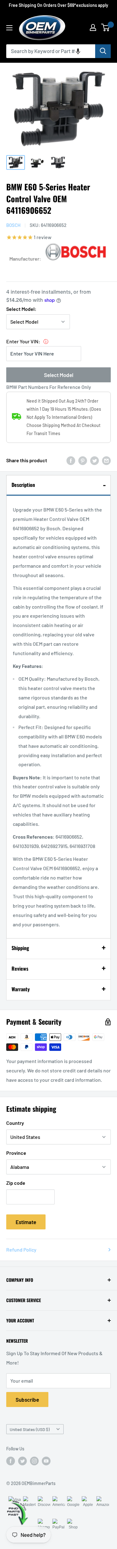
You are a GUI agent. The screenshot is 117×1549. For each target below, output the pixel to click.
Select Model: (21, 309)
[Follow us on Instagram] (34, 1461)
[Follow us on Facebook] (10, 1461)
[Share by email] (106, 460)
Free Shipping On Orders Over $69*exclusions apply (58, 5)
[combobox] (50, 51)
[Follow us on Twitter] (22, 1461)
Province (16, 1153)
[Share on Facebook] (70, 460)
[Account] (93, 27)
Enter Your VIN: (23, 341)
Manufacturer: (25, 259)
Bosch (13, 225)
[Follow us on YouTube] (46, 1461)
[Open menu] (9, 27)
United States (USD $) (30, 1429)
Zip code (15, 1183)
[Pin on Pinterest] (82, 460)
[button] (78, 51)
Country (15, 1123)
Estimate (26, 1222)
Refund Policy (21, 1249)
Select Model (58, 375)
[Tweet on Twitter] (94, 460)
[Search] (103, 51)
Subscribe (27, 1399)
